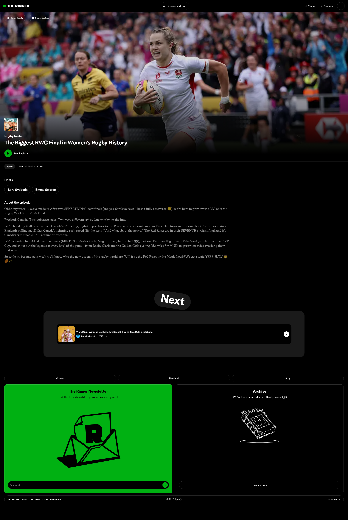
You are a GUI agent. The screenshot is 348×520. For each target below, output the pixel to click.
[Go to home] (16, 6)
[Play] (8, 153)
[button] (175, 6)
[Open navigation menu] (341, 6)
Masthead (174, 378)
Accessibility (55, 499)
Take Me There (259, 484)
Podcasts (328, 6)
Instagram (332, 499)
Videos (311, 6)
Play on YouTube (42, 18)
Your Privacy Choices (38, 499)
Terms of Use (13, 499)
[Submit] (165, 485)
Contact (60, 378)
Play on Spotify (16, 18)
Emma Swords (45, 190)
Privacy (24, 499)
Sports (10, 166)
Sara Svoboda (17, 190)
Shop (287, 378)
